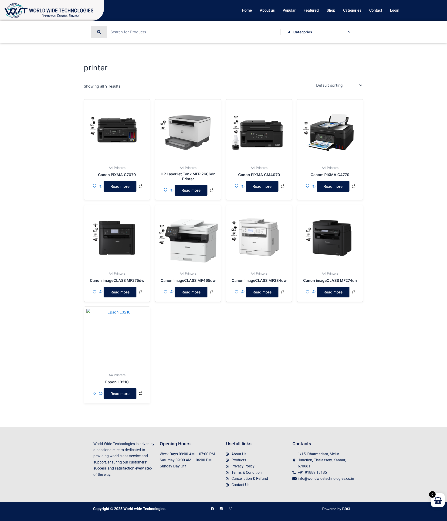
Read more (120, 186)
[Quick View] (101, 186)
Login (394, 10)
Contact (375, 10)
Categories (352, 10)
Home (247, 10)
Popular (289, 10)
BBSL (346, 509)
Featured (311, 10)
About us (267, 10)
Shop (331, 10)
